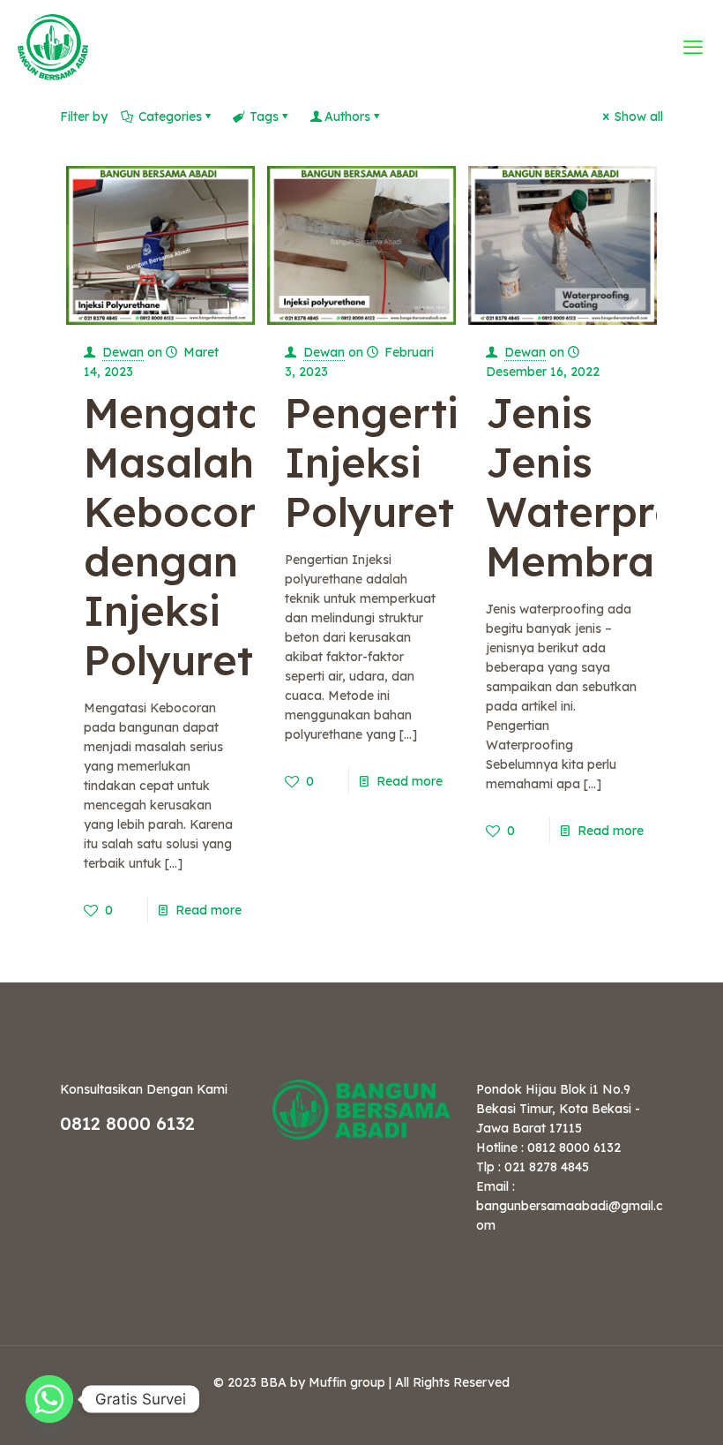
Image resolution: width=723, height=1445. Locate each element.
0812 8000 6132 (127, 1123)
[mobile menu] (695, 47)
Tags (264, 116)
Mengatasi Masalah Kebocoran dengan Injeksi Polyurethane (219, 536)
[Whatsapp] (49, 1399)
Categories (170, 116)
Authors (347, 116)
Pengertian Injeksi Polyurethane (420, 462)
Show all (639, 116)
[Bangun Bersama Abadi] (53, 46)
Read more (208, 910)
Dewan (123, 352)
